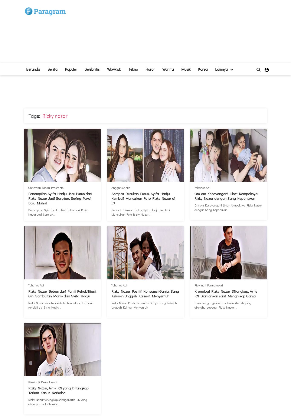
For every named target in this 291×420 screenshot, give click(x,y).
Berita (53, 69)
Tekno (133, 69)
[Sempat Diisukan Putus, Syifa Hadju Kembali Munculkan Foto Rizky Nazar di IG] (145, 155)
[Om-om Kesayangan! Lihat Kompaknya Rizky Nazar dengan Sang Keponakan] (228, 155)
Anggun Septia (120, 188)
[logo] (45, 6)
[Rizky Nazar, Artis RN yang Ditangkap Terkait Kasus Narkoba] (62, 349)
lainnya (222, 69)
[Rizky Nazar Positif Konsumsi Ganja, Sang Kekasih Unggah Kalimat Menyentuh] (145, 252)
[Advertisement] (176, 33)
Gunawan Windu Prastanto (45, 188)
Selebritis (92, 69)
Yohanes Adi (202, 188)
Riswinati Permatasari (208, 285)
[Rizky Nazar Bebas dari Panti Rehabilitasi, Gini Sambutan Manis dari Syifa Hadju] (62, 252)
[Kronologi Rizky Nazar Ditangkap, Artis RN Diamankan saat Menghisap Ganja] (228, 252)
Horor (150, 69)
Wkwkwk (114, 69)
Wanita (168, 69)
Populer (71, 69)
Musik (186, 69)
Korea (203, 69)
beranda (33, 69)
